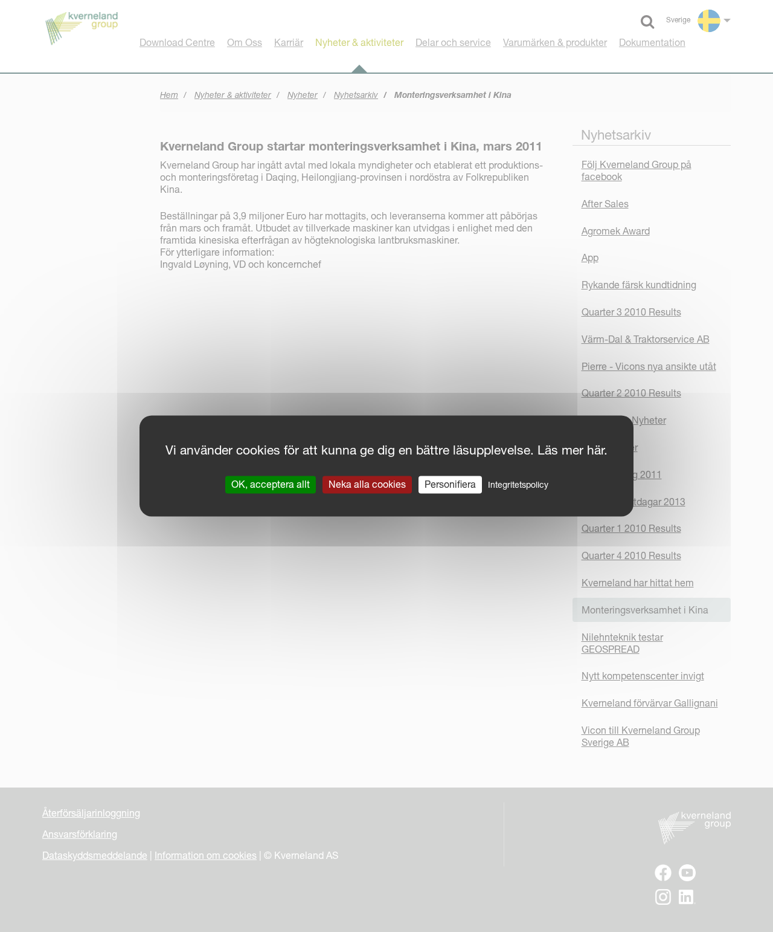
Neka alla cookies (367, 484)
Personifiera (450, 484)
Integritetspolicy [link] (518, 484)
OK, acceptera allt (270, 484)
